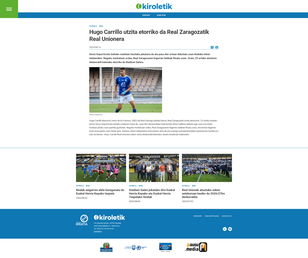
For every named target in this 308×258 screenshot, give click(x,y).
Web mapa (197, 216)
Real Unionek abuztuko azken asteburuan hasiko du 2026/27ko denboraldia (203, 193)
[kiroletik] (154, 6)
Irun (101, 26)
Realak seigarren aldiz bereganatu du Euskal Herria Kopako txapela (100, 191)
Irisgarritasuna (212, 216)
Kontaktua (98, 231)
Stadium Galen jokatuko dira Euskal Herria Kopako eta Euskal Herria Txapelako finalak (152, 193)
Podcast (146, 15)
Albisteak (161, 15)
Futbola (93, 26)
